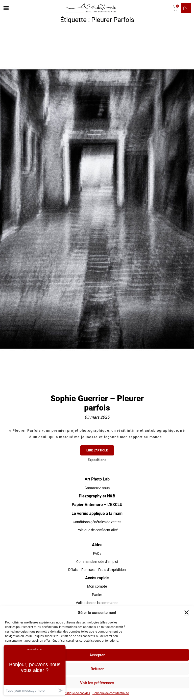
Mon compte (97, 586)
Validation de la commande (97, 603)
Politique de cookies (76, 693)
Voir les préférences (97, 683)
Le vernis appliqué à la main (97, 513)
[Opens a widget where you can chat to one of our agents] (34, 670)
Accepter (97, 655)
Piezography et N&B (97, 496)
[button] (186, 612)
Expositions (97, 460)
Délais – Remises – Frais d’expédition (97, 570)
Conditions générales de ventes (97, 522)
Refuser (97, 669)
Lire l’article (97, 450)
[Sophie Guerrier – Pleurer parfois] (97, 209)
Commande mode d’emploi (97, 562)
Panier (97, 595)
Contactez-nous (97, 488)
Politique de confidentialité (110, 693)
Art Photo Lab (97, 479)
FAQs (97, 553)
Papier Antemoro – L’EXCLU (97, 504)
